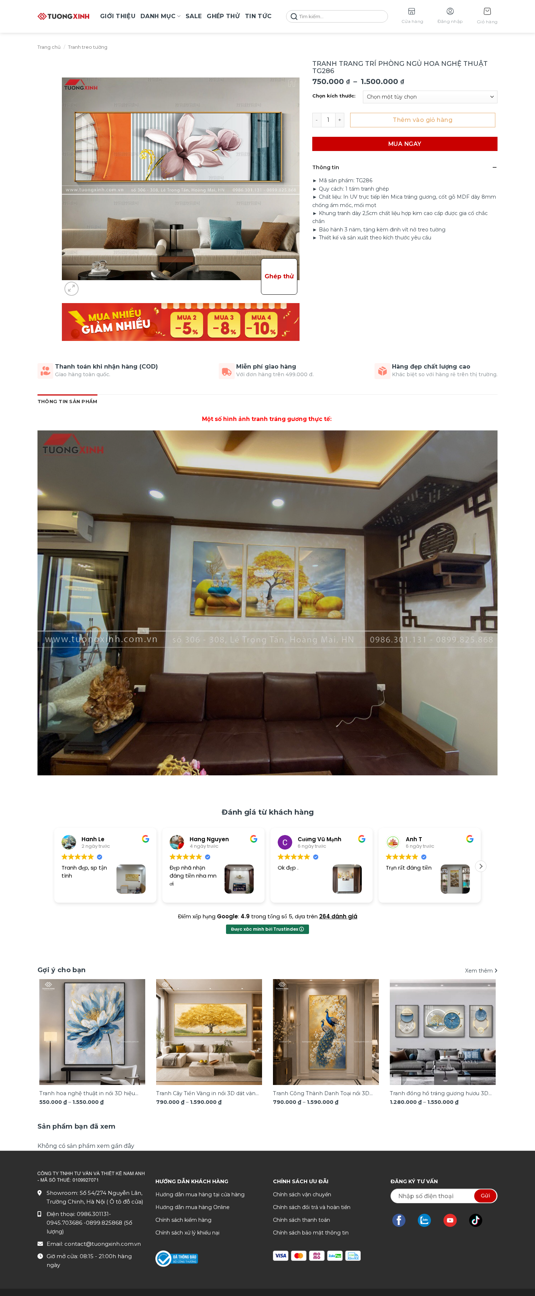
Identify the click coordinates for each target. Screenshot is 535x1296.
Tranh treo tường (87, 47)
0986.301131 (93, 1213)
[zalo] (428, 1220)
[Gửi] (294, 17)
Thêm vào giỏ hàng (422, 119)
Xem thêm (479, 970)
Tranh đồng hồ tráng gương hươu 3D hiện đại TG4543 (439, 1094)
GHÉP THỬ (223, 16)
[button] (487, 16)
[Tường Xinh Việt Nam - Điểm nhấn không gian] (63, 16)
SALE (194, 16)
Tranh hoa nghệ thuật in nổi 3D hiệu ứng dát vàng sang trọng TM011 (87, 1094)
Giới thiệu (117, 16)
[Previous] (55, 602)
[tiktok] (479, 1220)
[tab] (76, 1127)
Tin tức (258, 16)
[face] (403, 1220)
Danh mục (158, 16)
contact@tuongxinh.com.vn (102, 1243)
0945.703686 (65, 1222)
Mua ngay (404, 143)
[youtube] (453, 1220)
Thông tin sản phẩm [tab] (67, 401)
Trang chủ (49, 47)
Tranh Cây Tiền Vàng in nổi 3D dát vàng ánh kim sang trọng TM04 (207, 1094)
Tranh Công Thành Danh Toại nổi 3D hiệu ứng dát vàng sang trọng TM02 (321, 1094)
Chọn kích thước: (334, 96)
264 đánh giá (338, 916)
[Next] (479, 602)
